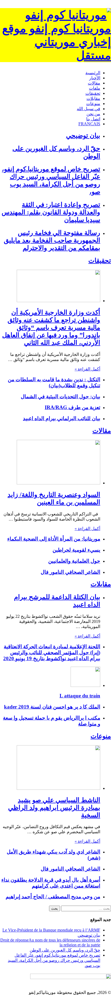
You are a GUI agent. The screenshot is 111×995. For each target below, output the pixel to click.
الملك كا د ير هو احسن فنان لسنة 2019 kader (52, 707)
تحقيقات (92, 93)
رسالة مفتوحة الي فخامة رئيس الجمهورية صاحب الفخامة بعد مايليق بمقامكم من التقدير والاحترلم (52, 240)
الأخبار (94, 78)
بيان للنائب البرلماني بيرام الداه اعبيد (61, 418)
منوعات (93, 103)
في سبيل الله (88, 108)
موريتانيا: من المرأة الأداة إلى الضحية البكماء (53, 539)
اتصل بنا (93, 119)
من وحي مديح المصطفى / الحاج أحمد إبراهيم (53, 896)
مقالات (94, 83)
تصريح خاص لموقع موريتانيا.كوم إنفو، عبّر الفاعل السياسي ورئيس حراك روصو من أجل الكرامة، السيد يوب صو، (54, 960)
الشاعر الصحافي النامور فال (70, 572)
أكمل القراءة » (87, 369)
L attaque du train (80, 696)
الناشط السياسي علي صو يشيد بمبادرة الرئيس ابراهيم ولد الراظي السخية (54, 808)
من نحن (93, 114)
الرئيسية (92, 72)
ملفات (94, 88)
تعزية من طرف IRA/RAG (72, 407)
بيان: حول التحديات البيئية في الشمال (60, 396)
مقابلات (93, 98)
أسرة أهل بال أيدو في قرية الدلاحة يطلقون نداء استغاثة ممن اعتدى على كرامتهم (50, 883)
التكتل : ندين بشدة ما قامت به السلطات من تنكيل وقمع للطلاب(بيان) (54, 382)
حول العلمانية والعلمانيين (74, 561)
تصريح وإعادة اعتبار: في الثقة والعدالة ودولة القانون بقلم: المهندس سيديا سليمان (51, 212)
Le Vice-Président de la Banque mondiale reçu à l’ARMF (51, 930)
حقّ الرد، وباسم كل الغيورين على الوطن (65, 950)
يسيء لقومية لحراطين (76, 550)
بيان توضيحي (83, 135)
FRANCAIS (89, 124)
